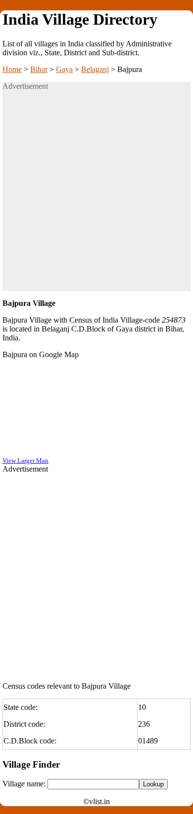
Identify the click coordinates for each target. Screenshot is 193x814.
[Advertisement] (96, 195)
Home (12, 69)
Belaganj (95, 69)
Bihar (39, 69)
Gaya (64, 69)
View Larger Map (25, 460)
